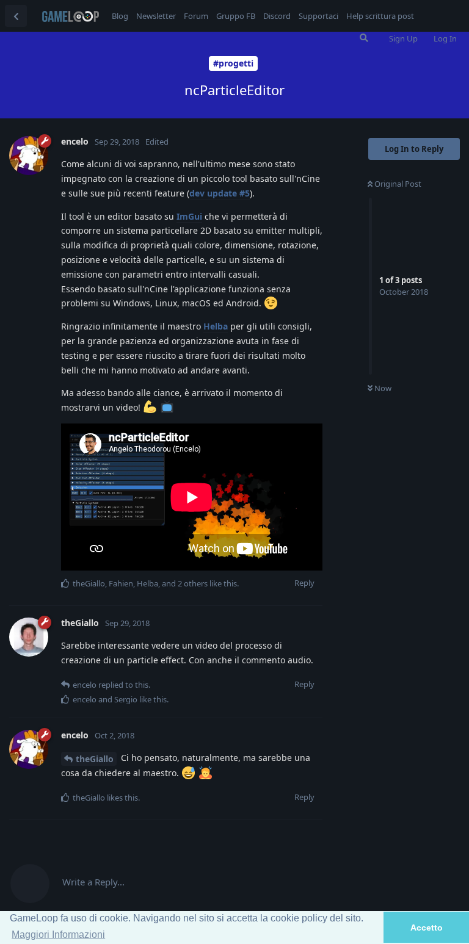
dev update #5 (219, 193)
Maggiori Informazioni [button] (58, 934)
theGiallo (95, 759)
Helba (215, 326)
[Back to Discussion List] (16, 16)
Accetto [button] (426, 927)
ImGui (189, 216)
